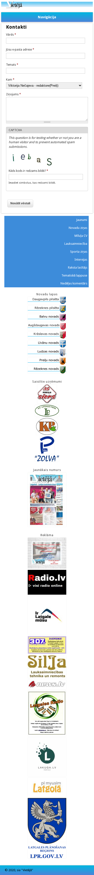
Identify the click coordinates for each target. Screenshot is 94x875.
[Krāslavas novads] (47, 337)
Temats (12, 64)
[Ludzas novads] (47, 355)
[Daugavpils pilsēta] (47, 303)
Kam (10, 79)
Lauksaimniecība (75, 243)
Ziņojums (13, 94)
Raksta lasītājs (77, 267)
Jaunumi (81, 220)
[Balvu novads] (47, 320)
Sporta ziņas (78, 251)
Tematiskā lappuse (74, 275)
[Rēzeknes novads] (47, 372)
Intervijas (80, 259)
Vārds (11, 34)
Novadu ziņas (78, 228)
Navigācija (47, 17)
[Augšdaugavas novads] (47, 329)
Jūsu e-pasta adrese (20, 49)
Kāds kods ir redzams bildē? (28, 171)
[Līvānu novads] (47, 346)
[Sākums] (47, 7)
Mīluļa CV (80, 236)
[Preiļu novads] (47, 364)
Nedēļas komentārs (73, 283)
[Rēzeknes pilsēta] (47, 311)
